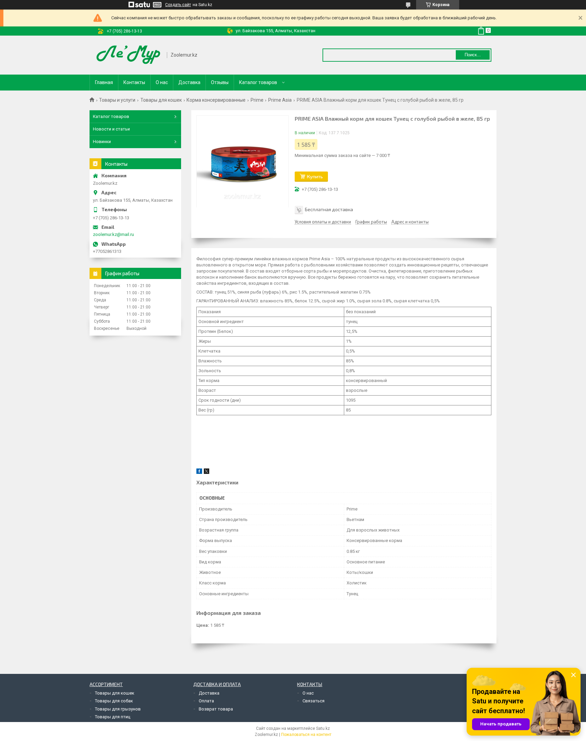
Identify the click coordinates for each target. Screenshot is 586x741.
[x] (206, 472)
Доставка (189, 82)
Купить (315, 176)
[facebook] (199, 472)
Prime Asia (280, 100)
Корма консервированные (216, 100)
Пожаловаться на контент (306, 734)
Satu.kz (323, 728)
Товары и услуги (117, 100)
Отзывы (220, 82)
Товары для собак (114, 700)
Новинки (102, 141)
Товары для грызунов (118, 709)
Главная (104, 82)
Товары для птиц (112, 716)
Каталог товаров (258, 82)
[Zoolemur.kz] (128, 55)
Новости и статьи (111, 129)
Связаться (313, 700)
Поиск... (473, 54)
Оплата (206, 700)
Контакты (134, 82)
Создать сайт (178, 4)
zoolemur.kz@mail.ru (113, 234)
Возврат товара (216, 709)
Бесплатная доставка (329, 209)
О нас (162, 82)
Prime (257, 100)
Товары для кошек (161, 100)
